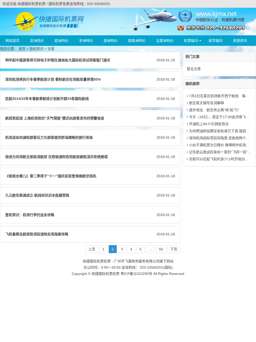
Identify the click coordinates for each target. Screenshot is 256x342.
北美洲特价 (165, 41)
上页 (91, 249)
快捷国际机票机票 (106, 274)
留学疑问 (215, 41)
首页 (22, 49)
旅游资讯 (240, 41)
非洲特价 (86, 41)
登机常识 (37, 49)
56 (161, 249)
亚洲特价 (37, 41)
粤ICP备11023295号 (136, 274)
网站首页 (13, 41)
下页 (173, 249)
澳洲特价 (111, 41)
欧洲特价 (61, 41)
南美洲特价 (137, 41)
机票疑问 (191, 41)
